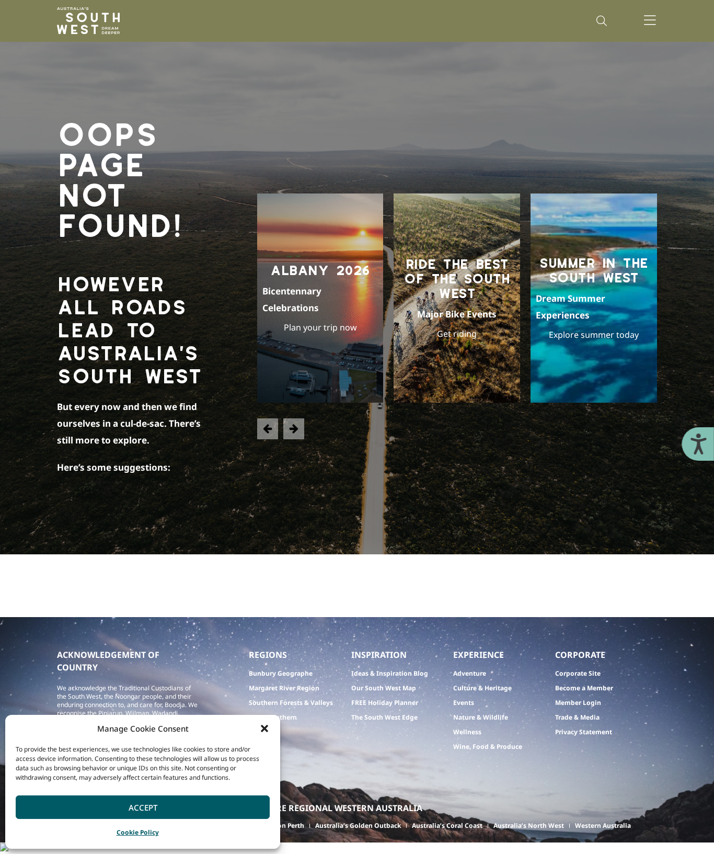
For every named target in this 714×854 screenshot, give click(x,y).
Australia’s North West (528, 825)
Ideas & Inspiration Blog (389, 673)
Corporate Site (578, 673)
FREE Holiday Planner (384, 702)
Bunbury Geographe (281, 673)
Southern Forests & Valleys (291, 702)
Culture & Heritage (482, 688)
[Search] (601, 21)
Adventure (469, 673)
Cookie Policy (138, 832)
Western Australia (603, 825)
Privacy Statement (583, 731)
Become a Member (584, 688)
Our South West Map (383, 688)
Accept (143, 807)
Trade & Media (577, 717)
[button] (264, 728)
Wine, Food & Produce (487, 746)
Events (463, 702)
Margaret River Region (284, 688)
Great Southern (273, 717)
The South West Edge (384, 717)
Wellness (467, 731)
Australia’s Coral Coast (447, 825)
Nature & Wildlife (480, 717)
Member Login (578, 702)
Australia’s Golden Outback (358, 825)
